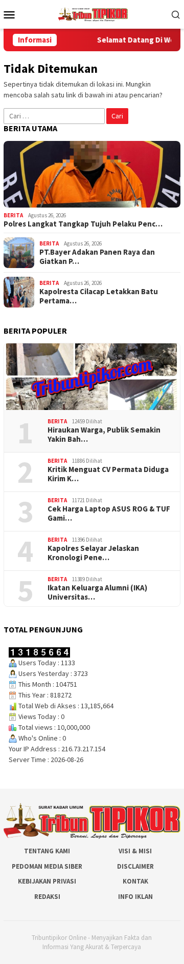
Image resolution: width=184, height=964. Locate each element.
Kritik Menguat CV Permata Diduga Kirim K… (108, 474)
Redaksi (47, 896)
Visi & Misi (135, 851)
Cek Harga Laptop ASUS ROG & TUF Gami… (109, 513)
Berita (13, 215)
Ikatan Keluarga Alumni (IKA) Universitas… (97, 592)
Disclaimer (135, 866)
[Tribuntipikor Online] (93, 13)
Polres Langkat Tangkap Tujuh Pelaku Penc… (83, 224)
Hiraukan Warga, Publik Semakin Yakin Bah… (104, 434)
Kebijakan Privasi (47, 881)
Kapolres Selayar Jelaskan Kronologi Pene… (93, 553)
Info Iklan (135, 896)
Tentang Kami (47, 851)
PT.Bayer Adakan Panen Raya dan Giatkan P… (97, 257)
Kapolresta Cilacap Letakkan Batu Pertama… (98, 296)
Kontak (135, 881)
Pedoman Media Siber (47, 866)
